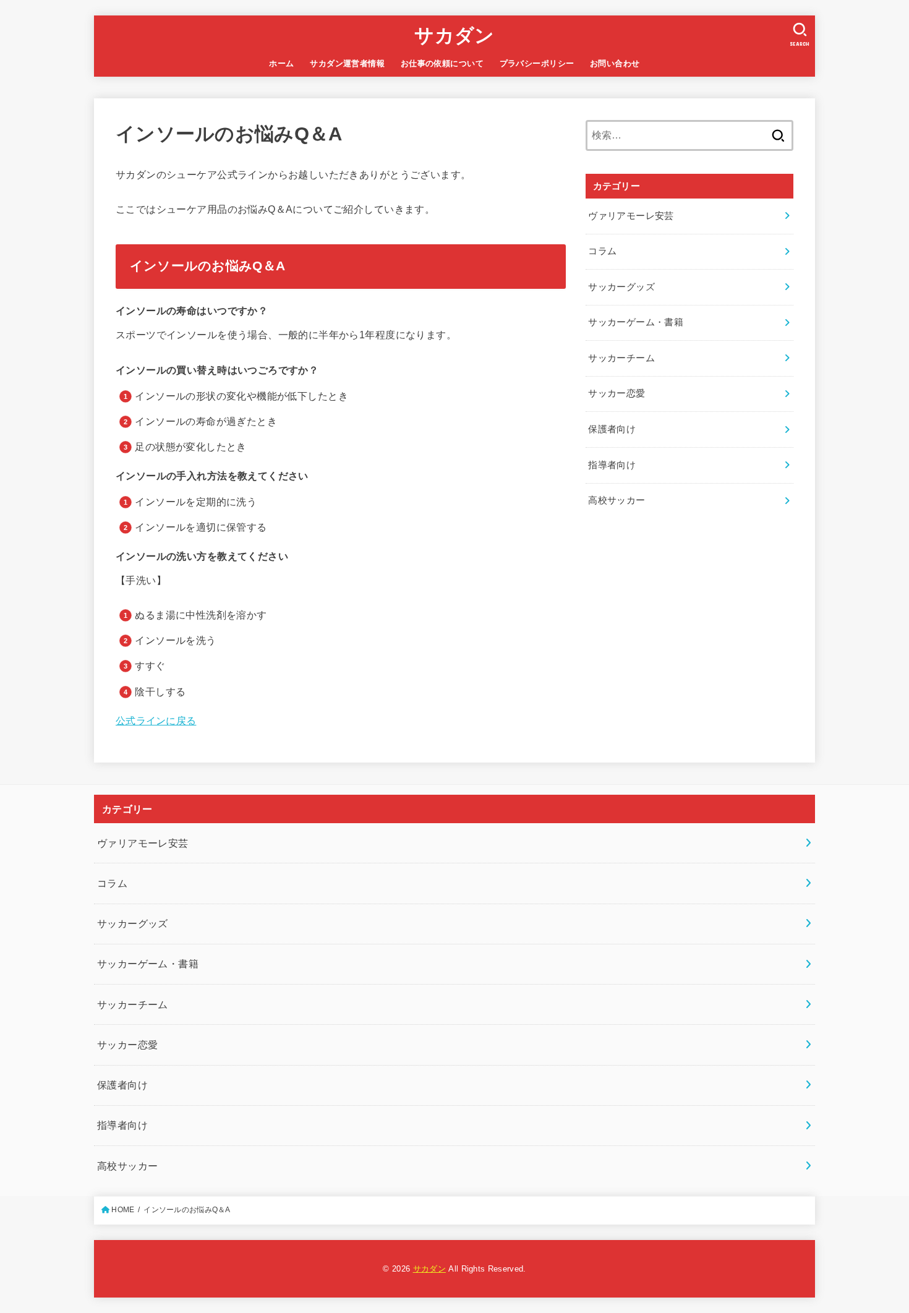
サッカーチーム (621, 358)
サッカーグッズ (621, 287)
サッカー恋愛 (616, 393)
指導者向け (612, 465)
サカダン (454, 35)
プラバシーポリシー (537, 63)
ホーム (281, 63)
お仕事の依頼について (442, 63)
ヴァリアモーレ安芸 (630, 216)
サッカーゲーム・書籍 (635, 322)
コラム (602, 251)
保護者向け (612, 429)
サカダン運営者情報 (347, 63)
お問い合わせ (614, 63)
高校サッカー (616, 500)
